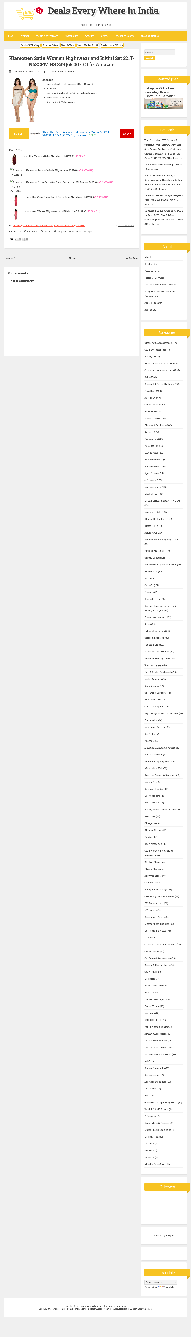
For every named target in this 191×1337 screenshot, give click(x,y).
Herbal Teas (151, 571)
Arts (147, 1095)
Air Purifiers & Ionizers (157, 1026)
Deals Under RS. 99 (87, 45)
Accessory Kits (153, 512)
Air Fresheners (153, 486)
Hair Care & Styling (155, 930)
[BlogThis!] (19, 239)
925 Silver (150, 1150)
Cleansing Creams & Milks (159, 896)
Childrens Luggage (155, 692)
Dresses (149, 432)
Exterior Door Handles (157, 923)
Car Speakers (152, 1074)
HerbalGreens (152, 1136)
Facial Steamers (153, 754)
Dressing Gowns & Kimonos (160, 775)
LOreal (148, 937)
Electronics (71, 36)
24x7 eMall (151, 971)
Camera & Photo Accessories (160, 944)
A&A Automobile (153, 459)
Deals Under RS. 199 (112, 45)
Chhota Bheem (153, 830)
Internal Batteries (154, 630)
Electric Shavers (153, 861)
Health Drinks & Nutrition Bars (162, 500)
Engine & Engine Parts (157, 964)
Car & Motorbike (153, 349)
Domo (147, 624)
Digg (89, 231)
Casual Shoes (152, 951)
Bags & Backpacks (154, 1067)
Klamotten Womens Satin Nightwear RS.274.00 (47, 156)
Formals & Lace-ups (155, 617)
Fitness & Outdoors (155, 425)
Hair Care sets (152, 795)
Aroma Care (151, 781)
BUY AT (19, 133)
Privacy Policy (152, 270)
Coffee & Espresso (154, 637)
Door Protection (153, 843)
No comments (126, 225)
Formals (149, 592)
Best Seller (150, 309)
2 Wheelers (150, 910)
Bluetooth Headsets (155, 518)
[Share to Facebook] (26, 239)
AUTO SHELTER (153, 1019)
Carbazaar (150, 882)
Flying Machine (153, 868)
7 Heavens (150, 1116)
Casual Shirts (152, 404)
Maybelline (151, 493)
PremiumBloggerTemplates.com (103, 1309)
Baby (147, 377)
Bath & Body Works (155, 985)
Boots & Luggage (153, 665)
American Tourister (155, 727)
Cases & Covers (153, 598)
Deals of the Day (153, 302)
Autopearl (150, 397)
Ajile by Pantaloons (155, 1164)
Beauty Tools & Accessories (159, 809)
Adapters (149, 740)
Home (10, 36)
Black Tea (150, 816)
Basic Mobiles (152, 466)
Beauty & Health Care (47, 36)
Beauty (148, 356)
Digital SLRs (151, 525)
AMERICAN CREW (154, 550)
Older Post (132, 258)
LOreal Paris (151, 452)
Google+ (61, 231)
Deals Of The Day (30, 45)
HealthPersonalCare (156, 1040)
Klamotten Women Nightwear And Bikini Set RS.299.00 (55, 211)
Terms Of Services (154, 277)
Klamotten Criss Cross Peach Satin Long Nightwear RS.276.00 (59, 197)
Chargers (149, 823)
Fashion (25, 36)
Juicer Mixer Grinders (157, 651)
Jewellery (150, 390)
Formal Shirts (152, 418)
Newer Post (12, 258)
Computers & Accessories (158, 370)
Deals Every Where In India (103, 10)
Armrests (149, 1013)
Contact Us (150, 263)
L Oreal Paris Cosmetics (158, 1129)
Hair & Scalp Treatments (158, 672)
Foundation (151, 720)
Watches (89, 36)
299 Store (149, 1143)
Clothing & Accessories (26, 225)
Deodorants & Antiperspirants (161, 539)
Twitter (47, 231)
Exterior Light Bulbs (156, 1047)
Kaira (147, 578)
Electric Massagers (155, 999)
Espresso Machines (155, 1081)
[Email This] (16, 239)
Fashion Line (152, 644)
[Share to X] (23, 239)
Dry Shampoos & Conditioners (161, 713)
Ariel (147, 1061)
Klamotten (46, 225)
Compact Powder (154, 788)
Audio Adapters (153, 678)
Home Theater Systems (157, 658)
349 (127, 133)
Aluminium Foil (153, 768)
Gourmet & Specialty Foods (159, 383)
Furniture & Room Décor (158, 1054)
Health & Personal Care (157, 363)
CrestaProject (53, 1309)
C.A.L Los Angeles (154, 706)
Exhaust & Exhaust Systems (160, 747)
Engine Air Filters (154, 916)
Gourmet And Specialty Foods (161, 1102)
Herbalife (149, 978)
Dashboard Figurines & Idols (160, 564)
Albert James (152, 992)
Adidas (148, 836)
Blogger (170, 1235)
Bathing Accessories (156, 1033)
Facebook (32, 231)
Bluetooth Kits (153, 699)
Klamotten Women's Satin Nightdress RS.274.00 (52, 170)
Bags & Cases (152, 685)
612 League (150, 480)
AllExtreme (151, 532)
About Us (149, 257)
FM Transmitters (154, 903)
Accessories (151, 438)
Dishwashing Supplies (157, 761)
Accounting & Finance (157, 1122)
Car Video (150, 733)
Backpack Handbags (156, 889)
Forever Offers (50, 45)
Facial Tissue (152, 1006)
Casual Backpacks (155, 557)
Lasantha (81, 1309)
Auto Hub (149, 411)
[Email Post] (11, 239)
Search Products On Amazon (160, 284)
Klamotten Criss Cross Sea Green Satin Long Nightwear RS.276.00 (62, 182)
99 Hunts (149, 1157)
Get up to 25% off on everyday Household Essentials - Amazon (160, 92)
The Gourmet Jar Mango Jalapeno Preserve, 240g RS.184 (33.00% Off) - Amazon (163, 200)
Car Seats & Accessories (157, 958)
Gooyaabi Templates (142, 1309)
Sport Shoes (151, 473)
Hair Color (150, 1088)
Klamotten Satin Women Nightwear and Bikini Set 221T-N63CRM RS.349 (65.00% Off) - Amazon (71, 61)
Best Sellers (67, 45)
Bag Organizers (153, 875)
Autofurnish (151, 445)
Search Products (125, 36)
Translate (168, 1286)
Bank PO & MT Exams (156, 1109)
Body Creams (152, 802)
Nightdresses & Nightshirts (69, 225)
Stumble (76, 231)
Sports (105, 36)
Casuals (149, 585)
